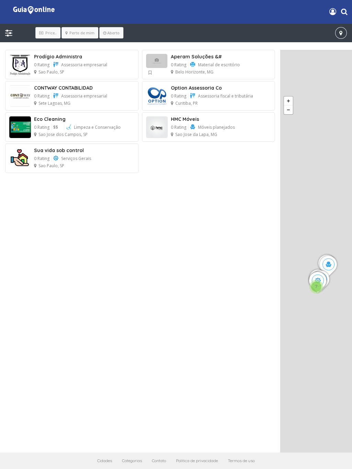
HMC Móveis (185, 119)
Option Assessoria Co (196, 88)
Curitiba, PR (186, 103)
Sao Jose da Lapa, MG (196, 134)
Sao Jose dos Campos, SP (63, 134)
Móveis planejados (216, 127)
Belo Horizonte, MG (194, 72)
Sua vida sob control (59, 150)
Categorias (132, 460)
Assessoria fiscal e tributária (225, 96)
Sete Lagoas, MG (54, 103)
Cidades (104, 460)
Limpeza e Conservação (97, 127)
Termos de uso (241, 460)
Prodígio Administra (58, 57)
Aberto (113, 32)
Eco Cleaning (50, 119)
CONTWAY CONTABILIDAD (63, 88)
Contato (159, 460)
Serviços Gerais (76, 158)
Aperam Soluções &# (196, 57)
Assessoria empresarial (84, 65)
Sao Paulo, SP (51, 72)
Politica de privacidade (197, 460)
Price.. (50, 32)
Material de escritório (219, 65)
